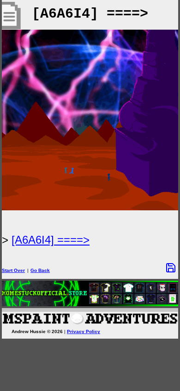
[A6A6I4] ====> (51, 239)
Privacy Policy (83, 331)
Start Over (13, 270)
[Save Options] (170, 267)
